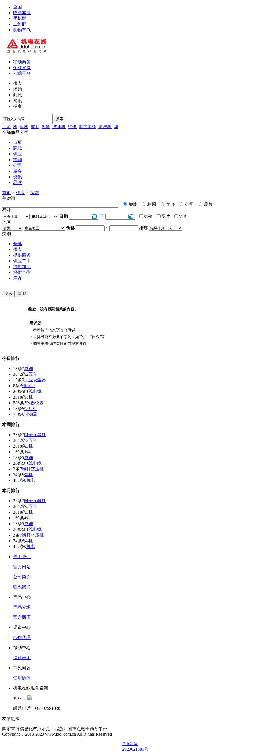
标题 (151, 204)
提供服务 (22, 255)
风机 (24, 126)
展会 (17, 171)
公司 (17, 165)
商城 (17, 148)
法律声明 (22, 657)
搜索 (59, 119)
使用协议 (22, 678)
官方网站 (22, 566)
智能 (132, 204)
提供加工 (22, 266)
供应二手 (22, 261)
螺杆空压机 (33, 469)
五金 (6, 126)
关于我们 (22, 556)
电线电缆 (87, 126)
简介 (170, 204)
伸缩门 (28, 385)
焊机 (28, 474)
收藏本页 (22, 12)
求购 (17, 159)
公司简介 (22, 577)
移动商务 (22, 62)
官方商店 (22, 617)
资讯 (17, 176)
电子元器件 (35, 434)
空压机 (30, 408)
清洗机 (105, 126)
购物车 (19, 30)
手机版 (19, 18)
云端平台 (22, 73)
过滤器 (30, 414)
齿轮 (46, 126)
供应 (17, 154)
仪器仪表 (35, 403)
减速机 (59, 126)
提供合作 (22, 272)
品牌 (17, 182)
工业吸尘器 (35, 380)
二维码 (19, 24)
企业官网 (22, 67)
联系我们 (22, 587)
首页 (17, 142)
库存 (17, 278)
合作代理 (22, 637)
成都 (35, 126)
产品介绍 (22, 607)
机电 (30, 480)
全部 (17, 243)
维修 (72, 126)
